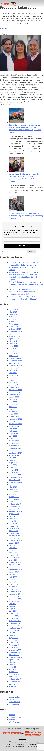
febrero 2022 (14, 441)
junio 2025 (13, 344)
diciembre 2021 (15, 446)
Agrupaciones (18, 728)
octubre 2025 (14, 334)
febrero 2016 (14, 616)
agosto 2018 (14, 543)
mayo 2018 (13, 550)
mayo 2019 (13, 521)
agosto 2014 (14, 660)
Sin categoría (14, 704)
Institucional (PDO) (29, 729)
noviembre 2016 (15, 594)
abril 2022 (13, 436)
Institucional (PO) (36, 729)
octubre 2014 (14, 655)
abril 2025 (13, 348)
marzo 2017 (13, 584)
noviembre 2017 (15, 565)
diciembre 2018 (15, 533)
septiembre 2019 (15, 511)
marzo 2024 (14, 380)
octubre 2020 (14, 480)
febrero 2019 (14, 528)
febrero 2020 (14, 499)
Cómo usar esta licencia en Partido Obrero (22, 747)
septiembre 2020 (15, 482)
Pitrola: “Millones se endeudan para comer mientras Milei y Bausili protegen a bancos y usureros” (26, 215)
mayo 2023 (13, 404)
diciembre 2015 (15, 621)
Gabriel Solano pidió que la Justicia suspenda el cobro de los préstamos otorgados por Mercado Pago (23, 291)
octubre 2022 (14, 421)
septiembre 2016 (15, 599)
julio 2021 (12, 458)
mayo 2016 (13, 609)
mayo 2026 (13, 317)
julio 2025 (13, 341)
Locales (12, 728)
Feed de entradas (15, 717)
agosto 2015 (14, 630)
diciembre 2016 (15, 592)
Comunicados (14, 697)
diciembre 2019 (15, 504)
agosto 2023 (14, 397)
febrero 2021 (14, 470)
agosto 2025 (14, 339)
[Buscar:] (13, 252)
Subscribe (22, 245)
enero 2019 (13, 531)
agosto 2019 (14, 514)
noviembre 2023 (15, 390)
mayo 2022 (13, 433)
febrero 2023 (14, 412)
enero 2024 (13, 385)
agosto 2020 (14, 485)
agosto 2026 (14, 309)
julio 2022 (13, 429)
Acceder (12, 715)
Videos (23, 728)
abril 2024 (13, 378)
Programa (7, 728)
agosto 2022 (14, 426)
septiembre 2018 (15, 540)
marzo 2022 (14, 438)
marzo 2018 (13, 555)
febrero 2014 (14, 674)
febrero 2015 (14, 645)
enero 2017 (13, 589)
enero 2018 (13, 560)
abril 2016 (13, 611)
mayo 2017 (13, 579)
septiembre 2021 (15, 453)
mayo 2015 (13, 638)
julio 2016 (12, 604)
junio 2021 (13, 460)
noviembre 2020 (15, 477)
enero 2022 (13, 443)
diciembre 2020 (15, 475)
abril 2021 (13, 465)
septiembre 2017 (15, 570)
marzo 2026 (14, 322)
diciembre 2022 (15, 416)
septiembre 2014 (15, 657)
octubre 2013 (14, 684)
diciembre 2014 (15, 650)
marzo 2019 (13, 526)
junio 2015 (13, 635)
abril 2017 (13, 582)
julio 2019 (12, 516)
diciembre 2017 (15, 562)
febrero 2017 (14, 587)
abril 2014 (13, 669)
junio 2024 (13, 373)
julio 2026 (13, 312)
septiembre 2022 (15, 424)
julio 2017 (12, 575)
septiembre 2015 (15, 628)
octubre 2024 (14, 363)
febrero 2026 (14, 324)
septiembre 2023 (15, 395)
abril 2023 (13, 407)
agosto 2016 (14, 601)
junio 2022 (13, 431)
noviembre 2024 (15, 361)
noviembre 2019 (15, 506)
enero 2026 (13, 327)
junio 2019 (13, 519)
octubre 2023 (14, 392)
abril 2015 (13, 640)
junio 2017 (13, 577)
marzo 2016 (13, 613)
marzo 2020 (14, 497)
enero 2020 (13, 502)
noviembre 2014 (15, 652)
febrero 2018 (14, 557)
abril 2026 (13, 319)
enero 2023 (13, 414)
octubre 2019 (14, 509)
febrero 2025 (14, 353)
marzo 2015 (13, 643)
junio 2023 (13, 402)
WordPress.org (14, 722)
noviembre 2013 (15, 681)
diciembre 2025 (15, 329)
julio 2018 (12, 545)
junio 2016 (13, 606)
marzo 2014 (13, 672)
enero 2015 (13, 647)
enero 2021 (13, 472)
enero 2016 (13, 618)
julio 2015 (12, 633)
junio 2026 (13, 314)
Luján (3, 28)
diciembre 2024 (15, 358)
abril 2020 (13, 494)
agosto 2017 (14, 572)
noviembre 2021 (15, 448)
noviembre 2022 (15, 419)
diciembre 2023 (15, 387)
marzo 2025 (14, 351)
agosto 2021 (14, 455)
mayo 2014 (13, 667)
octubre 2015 (14, 626)
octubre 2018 (14, 538)
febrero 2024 (14, 382)
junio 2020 (13, 489)
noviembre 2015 (15, 623)
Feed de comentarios (17, 720)
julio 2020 (13, 487)
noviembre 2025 (15, 331)
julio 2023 (13, 399)
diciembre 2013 (15, 679)
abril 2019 (13, 523)
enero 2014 (13, 677)
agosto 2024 (14, 368)
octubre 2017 (14, 567)
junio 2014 (13, 664)
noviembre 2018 (15, 536)
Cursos (11, 699)
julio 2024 (13, 370)
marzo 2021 (13, 468)
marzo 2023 (14, 409)
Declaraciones (14, 702)
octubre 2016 (14, 596)
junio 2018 (13, 548)
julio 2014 (12, 662)
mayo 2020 (13, 492)
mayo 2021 (13, 463)
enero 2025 (13, 356)
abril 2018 (13, 553)
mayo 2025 (13, 346)
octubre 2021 (14, 451)
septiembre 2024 (15, 365)
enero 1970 (13, 686)
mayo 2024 (13, 375)
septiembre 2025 (15, 336)
